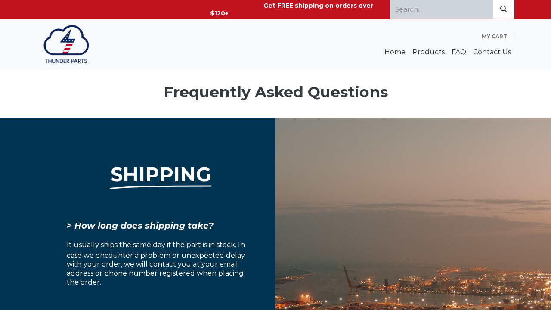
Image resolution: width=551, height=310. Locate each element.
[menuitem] (395, 52)
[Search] (503, 9)
